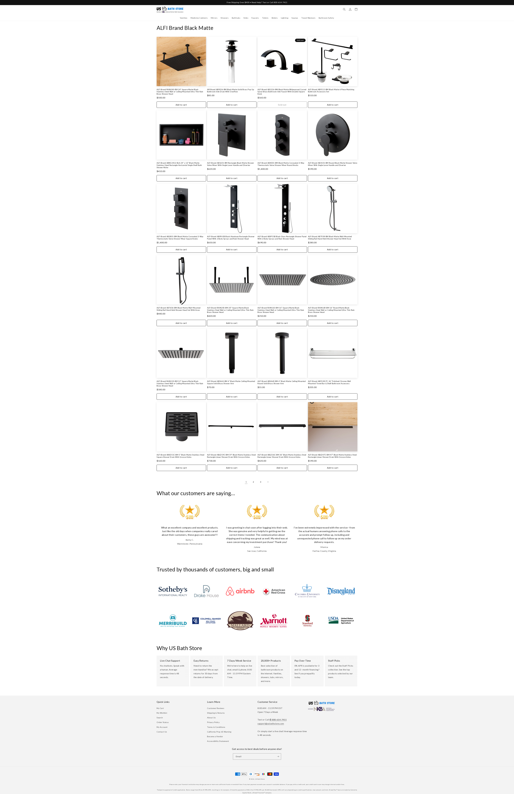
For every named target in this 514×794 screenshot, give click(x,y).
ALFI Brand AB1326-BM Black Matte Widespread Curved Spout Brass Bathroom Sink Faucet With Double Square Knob (282, 91)
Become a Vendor (215, 736)
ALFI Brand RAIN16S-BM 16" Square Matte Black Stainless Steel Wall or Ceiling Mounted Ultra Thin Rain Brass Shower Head (281, 310)
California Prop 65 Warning (219, 732)
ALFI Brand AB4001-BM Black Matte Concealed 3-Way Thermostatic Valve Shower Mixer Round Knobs (281, 164)
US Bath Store (260, 779)
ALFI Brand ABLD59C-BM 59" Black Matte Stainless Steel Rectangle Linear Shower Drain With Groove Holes (231, 456)
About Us (211, 717)
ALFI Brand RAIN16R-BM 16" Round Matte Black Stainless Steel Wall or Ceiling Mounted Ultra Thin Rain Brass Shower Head (331, 310)
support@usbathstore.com (271, 723)
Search (160, 717)
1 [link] (246, 481)
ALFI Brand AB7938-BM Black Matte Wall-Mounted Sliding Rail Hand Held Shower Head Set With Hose (330, 237)
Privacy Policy (213, 722)
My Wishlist (162, 713)
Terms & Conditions (216, 727)
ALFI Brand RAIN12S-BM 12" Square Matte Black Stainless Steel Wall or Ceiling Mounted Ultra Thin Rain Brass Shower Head (180, 383)
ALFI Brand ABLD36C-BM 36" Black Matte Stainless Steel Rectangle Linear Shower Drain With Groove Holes (282, 456)
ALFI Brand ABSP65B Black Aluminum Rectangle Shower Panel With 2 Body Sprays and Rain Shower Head (231, 237)
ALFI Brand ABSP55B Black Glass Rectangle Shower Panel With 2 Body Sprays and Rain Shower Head (282, 237)
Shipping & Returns (216, 713)
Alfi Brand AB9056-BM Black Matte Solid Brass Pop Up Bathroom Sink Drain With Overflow (230, 90)
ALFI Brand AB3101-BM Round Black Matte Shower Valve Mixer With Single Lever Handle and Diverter (332, 164)
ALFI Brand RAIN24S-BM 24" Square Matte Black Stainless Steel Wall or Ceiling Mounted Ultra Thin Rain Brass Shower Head (180, 91)
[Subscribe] (278, 756)
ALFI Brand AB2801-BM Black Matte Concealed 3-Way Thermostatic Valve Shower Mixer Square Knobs (180, 237)
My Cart (160, 708)
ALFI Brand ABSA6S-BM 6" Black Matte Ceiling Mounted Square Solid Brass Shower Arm (231, 382)
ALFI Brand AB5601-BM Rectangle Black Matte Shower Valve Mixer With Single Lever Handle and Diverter (230, 164)
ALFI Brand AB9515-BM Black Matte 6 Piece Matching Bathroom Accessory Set (331, 90)
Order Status (163, 722)
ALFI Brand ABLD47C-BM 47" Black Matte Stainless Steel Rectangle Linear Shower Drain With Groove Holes (332, 456)
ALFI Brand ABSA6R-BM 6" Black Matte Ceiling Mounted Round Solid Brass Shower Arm (282, 382)
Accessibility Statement (218, 741)
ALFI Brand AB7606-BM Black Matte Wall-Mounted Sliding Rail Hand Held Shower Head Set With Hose (179, 309)
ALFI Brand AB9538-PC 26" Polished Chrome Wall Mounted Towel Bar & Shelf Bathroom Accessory (329, 382)
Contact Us (162, 732)
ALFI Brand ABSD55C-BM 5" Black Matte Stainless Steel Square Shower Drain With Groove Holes (180, 456)
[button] (183, 18)
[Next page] (268, 482)
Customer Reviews (215, 708)
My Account (162, 727)
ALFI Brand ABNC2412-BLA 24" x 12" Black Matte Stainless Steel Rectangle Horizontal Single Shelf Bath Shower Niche (179, 165)
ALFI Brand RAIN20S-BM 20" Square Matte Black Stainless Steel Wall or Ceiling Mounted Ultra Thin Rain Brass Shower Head (230, 310)
